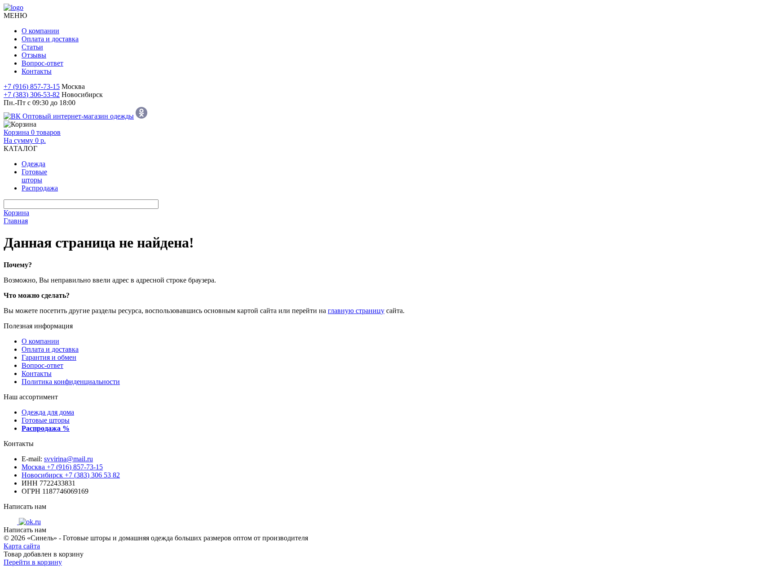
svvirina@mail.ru (68, 459)
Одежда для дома (48, 412)
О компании (40, 31)
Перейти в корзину (33, 562)
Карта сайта (22, 546)
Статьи (32, 47)
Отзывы (34, 55)
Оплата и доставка (50, 39)
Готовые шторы (46, 420)
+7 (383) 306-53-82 (32, 94)
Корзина (16, 213)
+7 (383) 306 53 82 (71, 475)
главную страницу (356, 310)
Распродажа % (46, 428)
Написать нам (25, 506)
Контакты (37, 71)
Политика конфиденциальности (71, 381)
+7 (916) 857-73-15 (32, 86)
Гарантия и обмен (49, 357)
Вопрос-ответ (42, 63)
